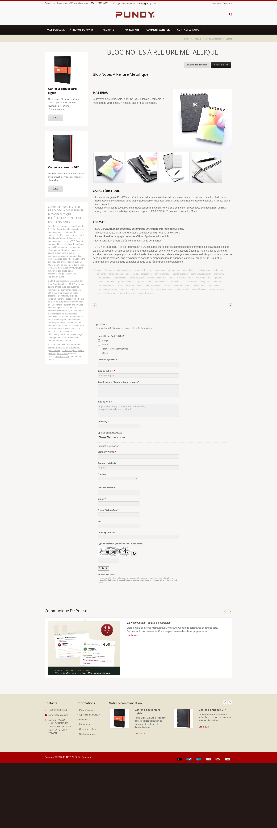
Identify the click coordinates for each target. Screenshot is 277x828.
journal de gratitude (156, 278)
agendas (134, 289)
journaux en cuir (161, 282)
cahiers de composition (119, 274)
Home (186, 39)
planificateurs (54, 350)
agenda (124, 289)
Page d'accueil (55, 29)
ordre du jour (173, 270)
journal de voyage (127, 293)
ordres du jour (189, 270)
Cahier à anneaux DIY (212, 709)
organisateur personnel (107, 289)
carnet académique (156, 270)
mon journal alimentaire (210, 282)
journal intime (120, 278)
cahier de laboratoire (106, 282)
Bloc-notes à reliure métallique (118, 270)
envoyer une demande (197, 64)
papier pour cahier (134, 285)
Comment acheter (158, 29)
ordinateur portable (105, 285)
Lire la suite (132, 635)
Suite (55, 117)
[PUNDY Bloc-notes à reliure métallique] (109, 168)
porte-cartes (62, 353)
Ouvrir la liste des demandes (57, 3)
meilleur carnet (204, 270)
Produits (109, 29)
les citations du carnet (106, 293)
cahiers (167, 285)
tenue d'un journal (204, 278)
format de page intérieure (67, 347)
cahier (119, 285)
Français (226, 3)
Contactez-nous (188, 29)
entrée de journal (137, 278)
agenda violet (147, 289)
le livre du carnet (217, 289)
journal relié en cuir (126, 282)
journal (171, 278)
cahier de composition (142, 274)
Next (229, 611)
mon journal (191, 282)
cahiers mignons (162, 274)
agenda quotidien (180, 274)
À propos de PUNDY (82, 29)
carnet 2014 (139, 270)
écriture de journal (185, 278)
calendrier (101, 274)
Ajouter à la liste (221, 64)
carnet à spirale (182, 289)
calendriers (219, 270)
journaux (219, 278)
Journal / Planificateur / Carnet (218, 39)
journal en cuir (144, 282)
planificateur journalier (201, 274)
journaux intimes (104, 278)
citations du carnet (164, 289)
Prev (225, 611)
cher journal (219, 274)
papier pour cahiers (181, 285)
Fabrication (131, 29)
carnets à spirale (69, 350)
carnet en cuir (177, 282)
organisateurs (213, 285)
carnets (51, 347)
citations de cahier (153, 285)
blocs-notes (199, 285)
